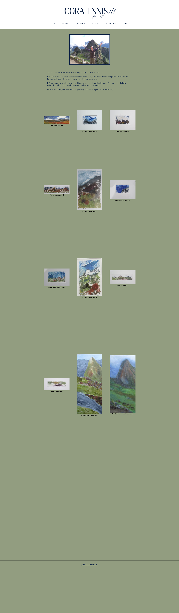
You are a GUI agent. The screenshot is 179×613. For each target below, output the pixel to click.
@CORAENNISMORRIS (89, 565)
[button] (96, 23)
